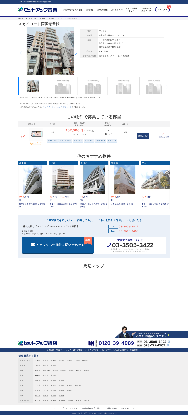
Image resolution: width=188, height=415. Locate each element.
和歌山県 (77, 385)
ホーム (55, 408)
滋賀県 (69, 385)
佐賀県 (78, 400)
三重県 (61, 380)
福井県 (37, 375)
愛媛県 (45, 396)
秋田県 (61, 360)
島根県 (69, 390)
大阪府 (37, 385)
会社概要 (125, 408)
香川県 (37, 396)
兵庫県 (45, 385)
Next (75, 53)
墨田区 (51, 18)
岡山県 (53, 390)
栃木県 (78, 370)
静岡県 (45, 380)
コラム (135, 408)
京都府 (53, 385)
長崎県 (71, 400)
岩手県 (53, 360)
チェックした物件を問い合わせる (63, 243)
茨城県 (71, 370)
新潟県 (53, 365)
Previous (22, 53)
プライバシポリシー (70, 408)
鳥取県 (61, 390)
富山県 (53, 375)
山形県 (77, 360)
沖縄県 (86, 400)
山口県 (45, 390)
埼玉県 (55, 370)
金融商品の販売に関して (92, 408)
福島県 (85, 360)
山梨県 (37, 365)
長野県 (45, 365)
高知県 (53, 396)
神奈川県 (46, 370)
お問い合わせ (112, 408)
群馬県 (86, 370)
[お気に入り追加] (164, 133)
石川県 (45, 375)
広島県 (37, 390)
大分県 (53, 400)
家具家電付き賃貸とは (72, 10)
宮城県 (69, 360)
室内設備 (89, 10)
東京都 (42, 18)
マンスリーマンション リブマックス (57, 107)
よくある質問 (117, 10)
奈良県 (61, 385)
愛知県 (37, 380)
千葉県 (63, 370)
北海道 (37, 360)
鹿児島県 (62, 400)
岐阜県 (53, 380)
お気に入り (162, 9)
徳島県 (61, 396)
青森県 (45, 360)
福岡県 (37, 400)
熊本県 (45, 400)
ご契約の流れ (102, 10)
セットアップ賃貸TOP (27, 18)
